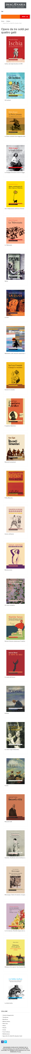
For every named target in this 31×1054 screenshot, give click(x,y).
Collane (8, 21)
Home (2, 21)
